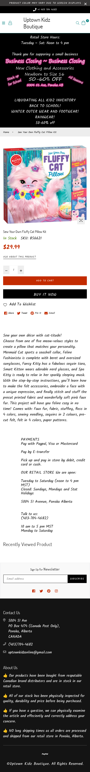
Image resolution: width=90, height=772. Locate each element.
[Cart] (83, 23)
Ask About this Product (19, 257)
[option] (45, 184)
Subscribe (77, 579)
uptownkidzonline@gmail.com (30, 652)
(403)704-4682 (20, 644)
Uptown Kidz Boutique (36, 23)
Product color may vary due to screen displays (45, 3)
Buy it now (45, 295)
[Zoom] (81, 220)
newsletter (45, 569)
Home (6, 132)
